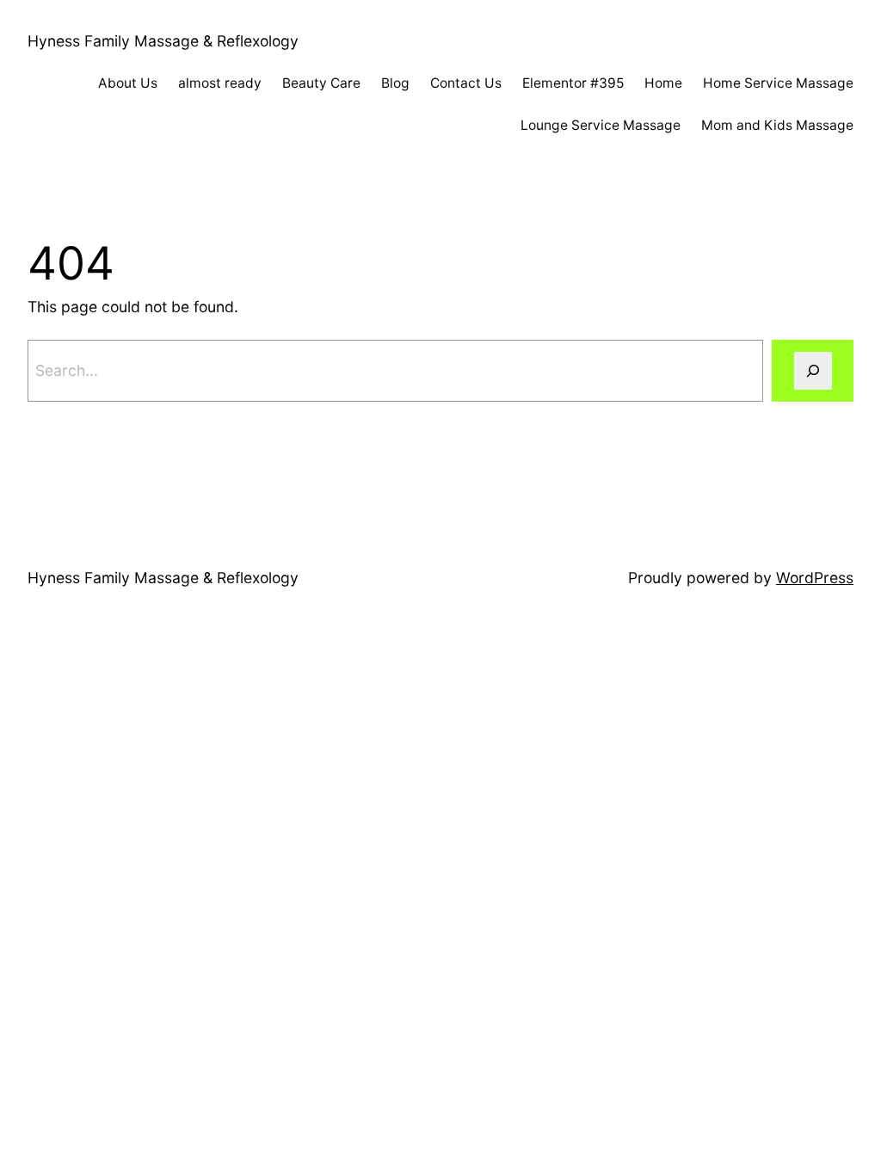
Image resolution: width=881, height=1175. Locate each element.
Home (663, 83)
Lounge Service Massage (601, 125)
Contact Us (466, 83)
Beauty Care (321, 83)
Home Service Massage (778, 83)
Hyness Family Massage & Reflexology (163, 41)
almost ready (220, 83)
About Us (127, 83)
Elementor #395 (573, 83)
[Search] (812, 370)
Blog (395, 83)
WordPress (814, 578)
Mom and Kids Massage (777, 125)
